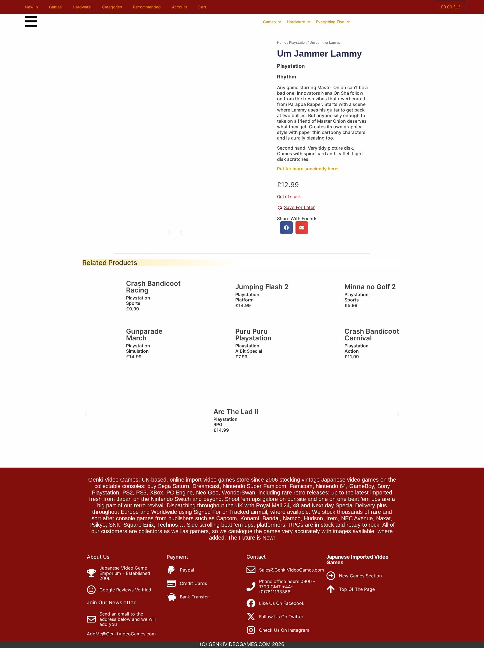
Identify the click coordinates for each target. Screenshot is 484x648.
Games (55, 6)
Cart (202, 6)
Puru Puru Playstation (253, 334)
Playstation (298, 42)
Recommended (147, 6)
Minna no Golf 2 (370, 287)
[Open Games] (279, 21)
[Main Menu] (31, 21)
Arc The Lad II (235, 412)
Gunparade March (144, 334)
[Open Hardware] (308, 21)
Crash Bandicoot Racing (153, 286)
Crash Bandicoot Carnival (372, 334)
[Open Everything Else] (348, 21)
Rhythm (286, 77)
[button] (181, 232)
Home (281, 42)
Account (179, 6)
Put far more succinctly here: (308, 168)
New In (31, 6)
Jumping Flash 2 (261, 287)
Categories (112, 6)
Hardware (82, 6)
